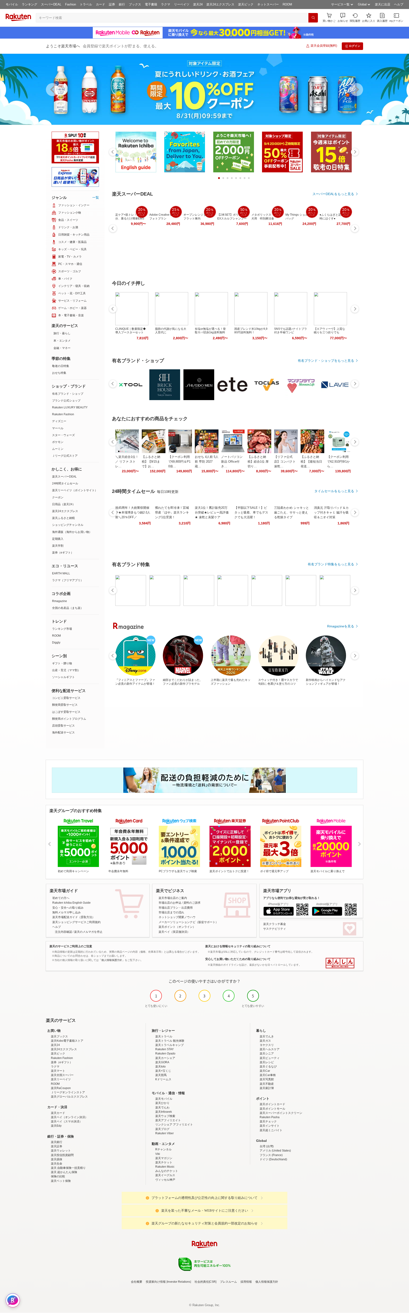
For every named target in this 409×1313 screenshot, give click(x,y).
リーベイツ (181, 4)
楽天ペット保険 (61, 1181)
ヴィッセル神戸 (165, 1179)
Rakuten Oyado (165, 1053)
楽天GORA (162, 1062)
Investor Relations (178, 1281)
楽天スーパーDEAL (64, 476)
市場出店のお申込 (170, 902)
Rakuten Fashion (63, 414)
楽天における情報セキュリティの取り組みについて (238, 946)
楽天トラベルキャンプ (169, 1045)
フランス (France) (271, 1155)
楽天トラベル (163, 1036)
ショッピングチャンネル (67, 525)
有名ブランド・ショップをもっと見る (326, 360)
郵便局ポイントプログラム (69, 718)
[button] (343, 17)
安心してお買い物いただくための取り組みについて (238, 959)
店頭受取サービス (63, 725)
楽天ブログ (162, 1129)
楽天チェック (268, 1121)
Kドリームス (163, 1079)
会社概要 (136, 1281)
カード (100, 4)
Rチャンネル (163, 1149)
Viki (157, 1154)
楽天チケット (163, 1162)
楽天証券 (56, 1146)
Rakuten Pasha (270, 1117)
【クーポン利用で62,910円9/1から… (338, 461)
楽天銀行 (56, 1142)
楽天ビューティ (270, 1058)
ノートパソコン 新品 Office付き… (232, 461)
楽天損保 (56, 1159)
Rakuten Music (164, 1166)
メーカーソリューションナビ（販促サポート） (188, 922)
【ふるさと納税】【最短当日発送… (311, 461)
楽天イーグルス (165, 1175)
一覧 (95, 197)
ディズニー (59, 421)
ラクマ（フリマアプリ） (67, 580)
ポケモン (57, 442)
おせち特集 (59, 373)
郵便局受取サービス (65, 704)
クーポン (57, 497)
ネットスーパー (268, 4)
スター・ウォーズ (63, 435)
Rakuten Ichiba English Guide (71, 902)
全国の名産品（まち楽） (67, 608)
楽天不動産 (267, 1083)
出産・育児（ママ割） (66, 670)
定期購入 (57, 538)
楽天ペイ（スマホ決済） (66, 1121)
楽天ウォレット (61, 1150)
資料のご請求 (191, 902)
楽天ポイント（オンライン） (177, 927)
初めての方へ (60, 898)
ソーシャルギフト (63, 677)
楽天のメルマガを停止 (88, 931)
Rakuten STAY (164, 1049)
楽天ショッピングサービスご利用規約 (76, 922)
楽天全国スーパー (62, 1075)
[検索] (313, 17)
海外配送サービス (63, 732)
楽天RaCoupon (61, 1088)
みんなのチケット (166, 1171)
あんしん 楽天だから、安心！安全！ (340, 963)
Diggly (56, 642)
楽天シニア (267, 1053)
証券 (112, 4)
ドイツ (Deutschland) (273, 1159)
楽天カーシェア (165, 1058)
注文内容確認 (63, 931)
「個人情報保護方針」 (112, 960)
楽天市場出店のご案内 (173, 898)
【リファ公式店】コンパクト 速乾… (285, 461)
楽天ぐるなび (268, 1066)
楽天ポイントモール (272, 1108)
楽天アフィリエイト (168, 1120)
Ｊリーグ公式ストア (65, 455)
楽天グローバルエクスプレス (69, 1096)
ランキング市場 (62, 628)
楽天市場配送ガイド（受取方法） (73, 917)
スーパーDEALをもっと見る (333, 194)
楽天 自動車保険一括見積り (68, 1168)
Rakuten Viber (164, 1133)
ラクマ (165, 4)
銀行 (122, 4)
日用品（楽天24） (63, 504)
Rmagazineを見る (340, 626)
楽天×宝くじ (163, 1070)
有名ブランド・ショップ (67, 393)
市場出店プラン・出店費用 (176, 907)
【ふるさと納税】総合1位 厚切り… (258, 461)
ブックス (135, 4)
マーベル (57, 428)
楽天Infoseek (163, 1111)
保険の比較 (58, 1176)
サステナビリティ (274, 928)
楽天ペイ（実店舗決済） (174, 931)
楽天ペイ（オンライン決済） (69, 1117)
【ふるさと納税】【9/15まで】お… (151, 461)
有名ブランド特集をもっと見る (331, 564)
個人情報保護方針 (266, 1281)
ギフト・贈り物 (62, 663)
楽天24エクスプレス (220, 4)
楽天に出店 (382, 4)
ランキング (29, 4)
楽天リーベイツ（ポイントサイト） (75, 490)
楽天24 (198, 4)
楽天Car (265, 1070)
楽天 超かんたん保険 (64, 1172)
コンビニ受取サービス (66, 698)
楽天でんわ (162, 1107)
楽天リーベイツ (61, 1079)
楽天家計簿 (267, 1088)
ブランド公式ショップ (66, 400)
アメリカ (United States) (275, 1150)
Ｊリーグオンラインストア (68, 1092)
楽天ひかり (162, 1103)
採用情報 (246, 1281)
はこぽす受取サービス (66, 712)
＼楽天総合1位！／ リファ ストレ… (126, 461)
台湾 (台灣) (267, 1146)
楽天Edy (56, 1125)
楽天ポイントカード (272, 1104)
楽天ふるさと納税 (63, 518)
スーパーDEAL (51, 4)
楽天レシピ (267, 1062)
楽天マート (58, 1070)
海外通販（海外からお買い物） (72, 532)
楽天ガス (265, 1040)
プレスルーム (228, 1281)
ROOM (287, 4)
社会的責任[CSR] (205, 1281)
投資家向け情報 (156, 1281)
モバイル (12, 4)
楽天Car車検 (268, 1075)
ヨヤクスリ (267, 1045)
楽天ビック (245, 4)
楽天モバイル (163, 1098)
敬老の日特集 (60, 366)
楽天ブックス (59, 1036)
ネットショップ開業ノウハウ (177, 917)
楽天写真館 (267, 1079)
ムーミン (57, 449)
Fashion (70, 4)
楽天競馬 (161, 1075)
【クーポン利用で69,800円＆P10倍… (179, 461)
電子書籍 (151, 4)
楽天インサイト (270, 1125)
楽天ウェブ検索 (165, 1116)
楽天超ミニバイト (271, 1130)
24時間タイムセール (65, 483)
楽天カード (58, 1113)
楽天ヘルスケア (270, 1049)
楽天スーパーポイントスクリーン (281, 1113)
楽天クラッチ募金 (274, 924)
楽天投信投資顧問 (62, 1155)
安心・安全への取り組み (68, 907)
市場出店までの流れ (171, 912)
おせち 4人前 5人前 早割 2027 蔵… (206, 461)
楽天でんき (267, 1036)
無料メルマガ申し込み (66, 912)
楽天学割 (57, 545)
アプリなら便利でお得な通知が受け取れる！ (291, 898)
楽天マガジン (163, 1158)
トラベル (86, 4)
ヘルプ (398, 4)
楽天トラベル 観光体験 (169, 1040)
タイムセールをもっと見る (334, 491)
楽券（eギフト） (63, 552)
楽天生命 (56, 1163)
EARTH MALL (61, 573)
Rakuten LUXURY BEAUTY (70, 407)
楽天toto (160, 1066)
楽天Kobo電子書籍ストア (67, 1040)
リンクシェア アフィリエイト (174, 1124)
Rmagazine (59, 601)
